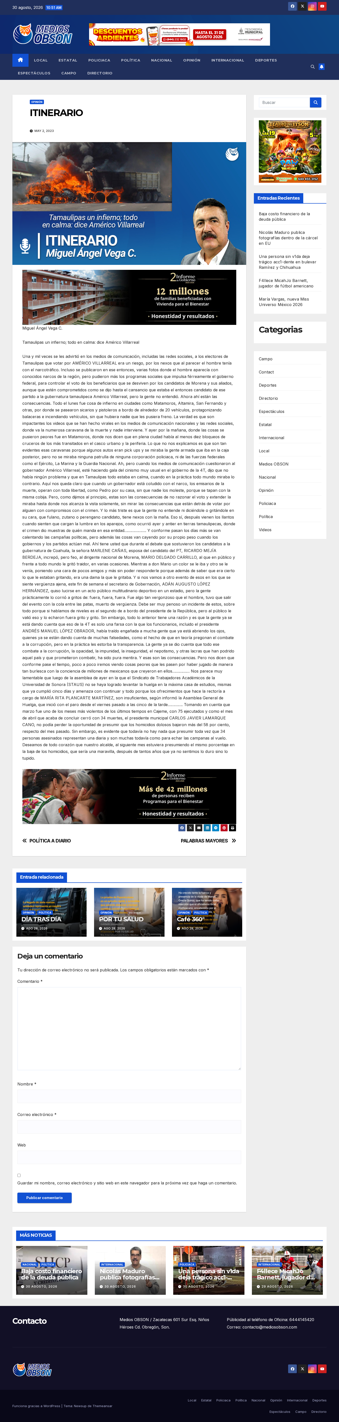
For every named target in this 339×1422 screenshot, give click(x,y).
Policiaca (99, 60)
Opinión (192, 60)
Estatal (68, 60)
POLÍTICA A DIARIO (50, 841)
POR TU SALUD (121, 919)
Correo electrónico (37, 1114)
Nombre (26, 1084)
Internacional (227, 60)
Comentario (30, 981)
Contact (266, 371)
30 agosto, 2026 (41, 1286)
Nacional (161, 60)
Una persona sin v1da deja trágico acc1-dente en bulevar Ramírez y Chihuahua (287, 262)
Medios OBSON (274, 463)
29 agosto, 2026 (277, 1286)
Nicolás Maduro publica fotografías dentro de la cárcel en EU (288, 238)
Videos (265, 529)
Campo (68, 73)
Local (41, 60)
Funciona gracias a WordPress (36, 1406)
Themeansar (102, 1406)
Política (130, 60)
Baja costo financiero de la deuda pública (51, 1274)
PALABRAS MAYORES (205, 841)
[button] (313, 66)
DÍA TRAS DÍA (41, 919)
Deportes (266, 60)
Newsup (80, 1406)
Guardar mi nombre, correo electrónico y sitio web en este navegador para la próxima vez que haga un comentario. (127, 1182)
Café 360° (190, 919)
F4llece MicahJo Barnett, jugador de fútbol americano (285, 1277)
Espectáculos (34, 73)
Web (21, 1145)
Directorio (100, 73)
